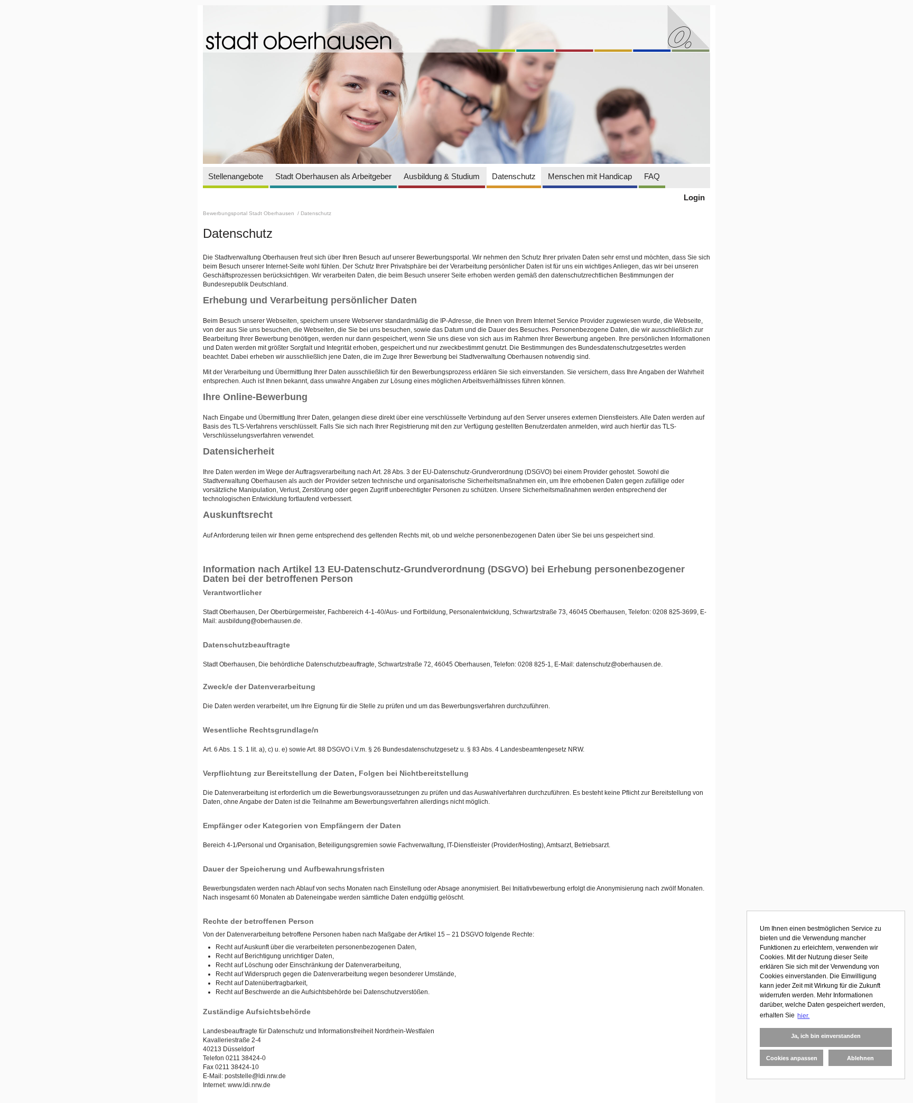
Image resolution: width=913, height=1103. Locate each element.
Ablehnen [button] (860, 1058)
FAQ (652, 176)
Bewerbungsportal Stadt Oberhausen (249, 213)
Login (694, 197)
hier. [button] (803, 1015)
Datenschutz (514, 176)
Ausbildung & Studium (442, 176)
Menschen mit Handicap (590, 176)
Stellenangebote (235, 176)
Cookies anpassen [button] (791, 1058)
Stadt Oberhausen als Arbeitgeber (333, 176)
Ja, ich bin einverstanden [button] (826, 1036)
